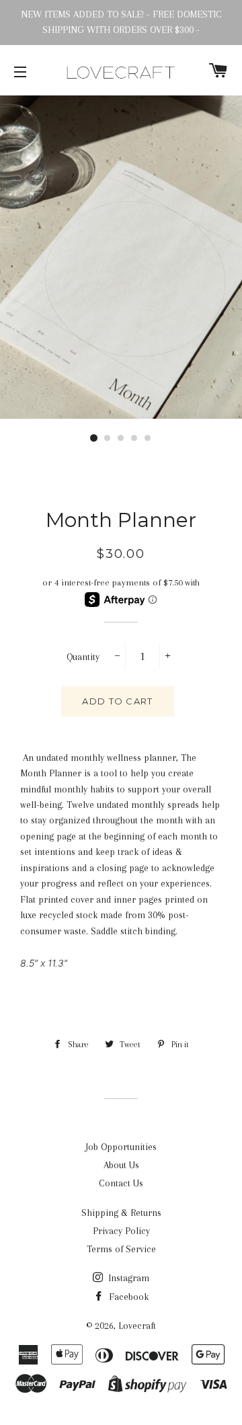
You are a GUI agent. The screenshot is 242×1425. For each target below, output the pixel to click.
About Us (121, 1164)
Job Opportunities (121, 1146)
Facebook (127, 1296)
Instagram (127, 1277)
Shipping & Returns (121, 1212)
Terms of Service (121, 1249)
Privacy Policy (121, 1230)
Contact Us (121, 1183)
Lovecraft (137, 1325)
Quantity (83, 656)
